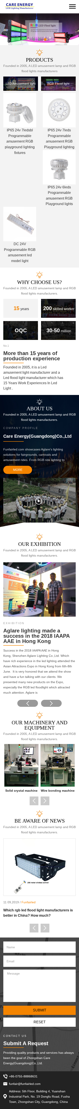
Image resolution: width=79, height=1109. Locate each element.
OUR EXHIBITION (39, 544)
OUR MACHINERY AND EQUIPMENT (39, 725)
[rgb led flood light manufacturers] (39, 29)
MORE (17, 469)
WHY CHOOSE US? (39, 282)
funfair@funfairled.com (25, 1084)
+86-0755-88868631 (23, 1076)
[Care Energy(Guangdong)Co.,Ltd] (39, 500)
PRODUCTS (39, 60)
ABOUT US (39, 408)
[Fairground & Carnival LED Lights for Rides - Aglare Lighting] (19, 6)
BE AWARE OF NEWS (39, 821)
